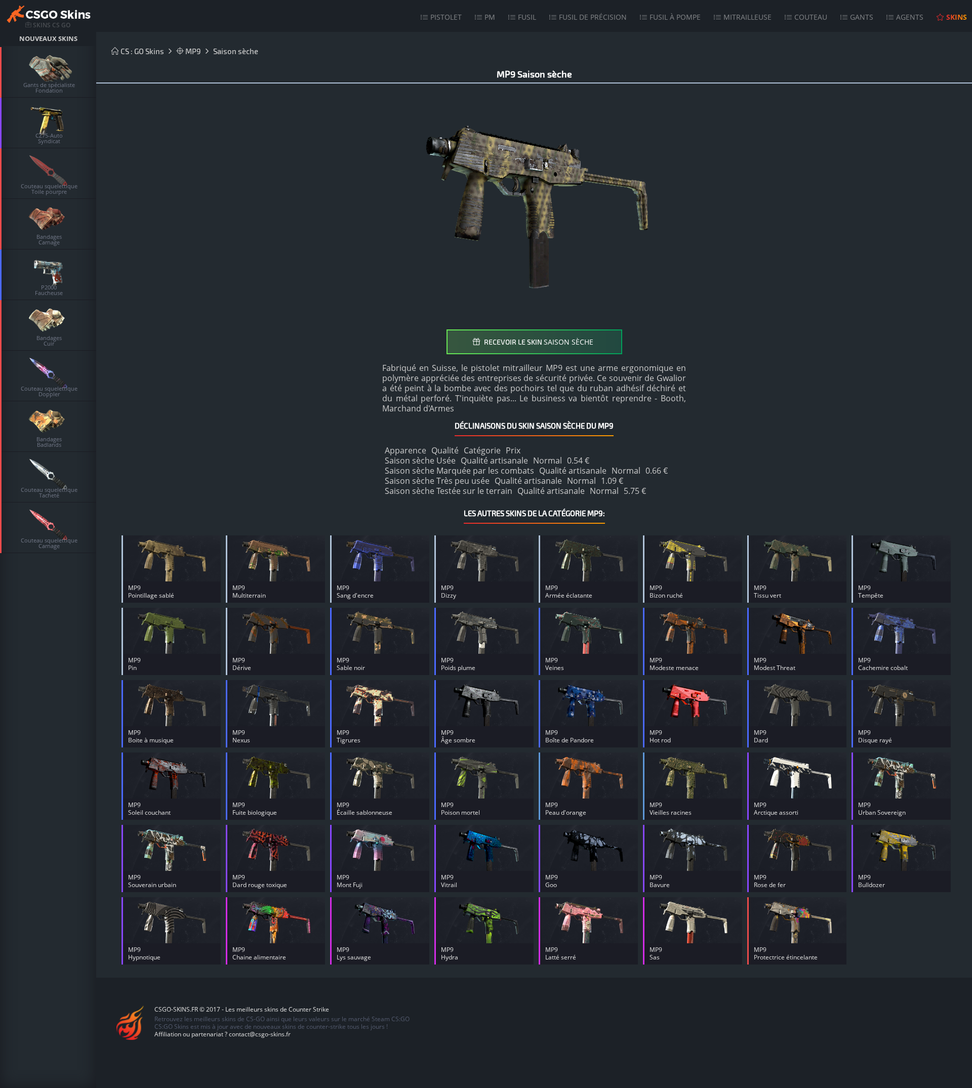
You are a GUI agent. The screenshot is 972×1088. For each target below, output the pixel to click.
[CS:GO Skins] (48, 15)
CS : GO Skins (141, 51)
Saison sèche (235, 51)
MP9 (192, 51)
